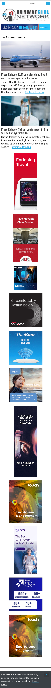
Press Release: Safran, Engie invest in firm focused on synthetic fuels (25, 131)
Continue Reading (34, 92)
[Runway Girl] (25, 20)
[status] (46, 675)
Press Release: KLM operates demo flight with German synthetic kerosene (24, 76)
